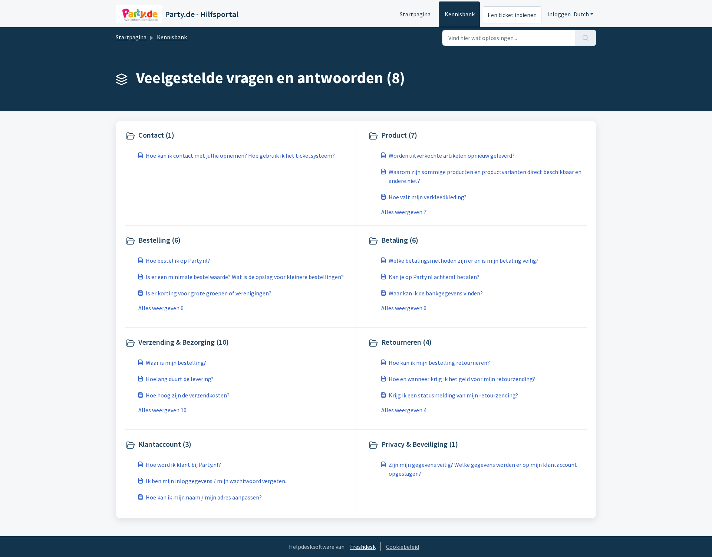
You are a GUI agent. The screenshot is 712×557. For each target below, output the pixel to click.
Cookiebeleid (402, 546)
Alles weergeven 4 (403, 410)
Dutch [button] (581, 14)
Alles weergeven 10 (162, 410)
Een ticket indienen (512, 15)
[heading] (239, 136)
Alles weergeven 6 (161, 308)
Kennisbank (460, 14)
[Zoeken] (585, 38)
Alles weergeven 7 (403, 212)
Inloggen (559, 14)
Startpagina (415, 14)
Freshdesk (363, 546)
